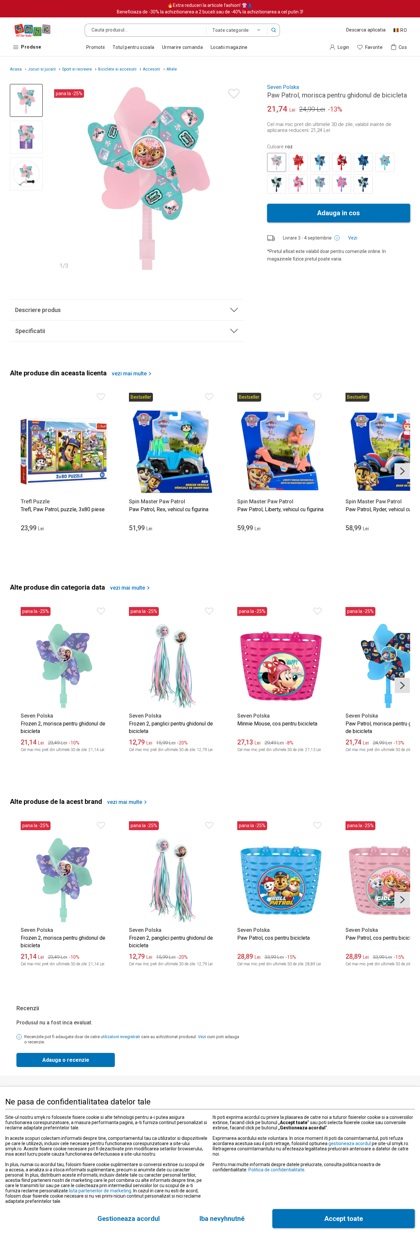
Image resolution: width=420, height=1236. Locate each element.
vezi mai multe (129, 373)
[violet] (341, 184)
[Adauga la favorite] (232, 92)
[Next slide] (235, 178)
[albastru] (320, 162)
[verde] (320, 184)
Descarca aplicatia (366, 29)
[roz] (276, 162)
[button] (273, 30)
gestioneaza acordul (349, 1143)
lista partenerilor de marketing (100, 1190)
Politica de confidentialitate (276, 1169)
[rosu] (298, 162)
